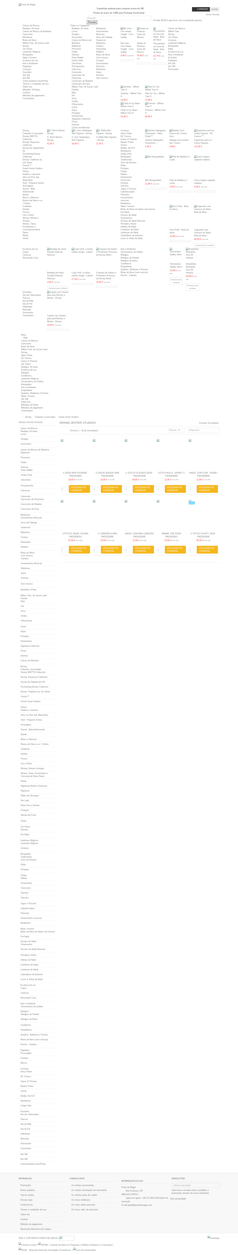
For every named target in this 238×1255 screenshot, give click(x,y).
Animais (75, 54)
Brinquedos (28, 54)
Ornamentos (77, 116)
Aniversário (28, 312)
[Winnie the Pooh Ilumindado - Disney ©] (171, 515)
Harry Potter (126, 133)
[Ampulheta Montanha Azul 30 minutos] (192, 255)
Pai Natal (125, 212)
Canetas (24, 1058)
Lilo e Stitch (28, 215)
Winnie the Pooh (28, 815)
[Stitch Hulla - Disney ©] (171, 454)
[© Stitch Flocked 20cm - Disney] (139, 454)
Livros (74, 31)
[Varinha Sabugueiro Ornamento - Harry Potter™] (155, 133)
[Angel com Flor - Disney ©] (203, 454)
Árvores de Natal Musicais (133, 221)
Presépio (76, 113)
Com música (102, 57)
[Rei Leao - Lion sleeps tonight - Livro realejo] (127, 34)
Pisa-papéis (26, 1053)
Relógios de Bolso (129, 260)
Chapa (124, 171)
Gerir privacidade (178, 1199)
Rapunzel (25, 791)
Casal (74, 107)
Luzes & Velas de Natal (132, 238)
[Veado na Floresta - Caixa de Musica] (143, 34)
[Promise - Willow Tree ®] (155, 105)
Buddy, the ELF (128, 148)
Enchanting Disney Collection (34, 687)
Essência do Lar (30, 60)
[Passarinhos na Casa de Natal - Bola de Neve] (159, 34)
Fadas (75, 52)
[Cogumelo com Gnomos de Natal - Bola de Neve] (204, 216)
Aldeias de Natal (128, 226)
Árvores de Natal (128, 215)
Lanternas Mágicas (31, 52)
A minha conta (77, 1178)
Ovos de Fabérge (104, 37)
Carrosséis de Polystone (32, 499)
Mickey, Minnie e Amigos (32, 768)
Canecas (27, 255)
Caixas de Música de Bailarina (37, 31)
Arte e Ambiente (30, 63)
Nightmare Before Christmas (34, 786)
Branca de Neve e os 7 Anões (35, 744)
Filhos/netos (77, 104)
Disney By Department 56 (33, 682)
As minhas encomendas (82, 1185)
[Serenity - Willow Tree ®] (131, 88)
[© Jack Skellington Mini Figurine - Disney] (82, 132)
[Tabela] (67, 430)
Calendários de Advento (132, 235)
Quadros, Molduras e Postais (134, 269)
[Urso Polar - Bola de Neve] (180, 216)
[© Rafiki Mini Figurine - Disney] (106, 132)
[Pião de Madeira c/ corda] (180, 166)
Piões (123, 165)
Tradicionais (126, 159)
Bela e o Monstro (31, 197)
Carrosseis (126, 180)
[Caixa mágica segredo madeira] (204, 166)
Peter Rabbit (77, 57)
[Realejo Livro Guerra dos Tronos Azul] (180, 133)
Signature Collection (81, 119)
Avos (74, 98)
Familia (75, 89)
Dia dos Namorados (32, 295)
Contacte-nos (26, 1204)
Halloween (27, 306)
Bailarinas (76, 46)
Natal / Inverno (29, 57)
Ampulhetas (126, 266)
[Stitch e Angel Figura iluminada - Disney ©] (75, 515)
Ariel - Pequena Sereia (33, 183)
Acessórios (77, 37)
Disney (26, 46)
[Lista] (64, 430)
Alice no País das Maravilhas (34, 715)
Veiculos (125, 186)
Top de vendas (27, 1195)
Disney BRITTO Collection (33, 672)
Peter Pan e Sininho (30, 805)
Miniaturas (27, 37)
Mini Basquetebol (153, 180)
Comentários (28, 98)
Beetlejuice (126, 151)
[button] (81, 25)
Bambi (26, 194)
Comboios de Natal (129, 229)
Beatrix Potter (127, 142)
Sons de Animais (128, 162)
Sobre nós (27, 87)
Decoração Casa (30, 258)
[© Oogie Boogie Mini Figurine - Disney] (107, 454)
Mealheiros (126, 203)
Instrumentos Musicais (31, 517)
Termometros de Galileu (132, 252)
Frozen (26, 212)
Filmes (26, 171)
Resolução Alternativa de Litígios (35, 1229)
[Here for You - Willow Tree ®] (155, 88)
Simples (75, 34)
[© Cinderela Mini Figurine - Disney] (107, 515)
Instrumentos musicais (31, 918)
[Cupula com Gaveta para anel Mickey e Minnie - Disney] (57, 302)
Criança (99, 46)
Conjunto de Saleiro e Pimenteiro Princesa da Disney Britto (106, 275)
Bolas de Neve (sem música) (134, 272)
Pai (73, 95)
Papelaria (27, 66)
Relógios (125, 255)
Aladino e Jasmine (31, 174)
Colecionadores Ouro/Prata (35, 81)
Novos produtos (27, 1190)
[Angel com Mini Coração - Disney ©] (139, 515)
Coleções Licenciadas (33, 133)
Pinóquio (125, 168)
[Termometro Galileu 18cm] (176, 255)
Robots (124, 174)
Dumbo (26, 209)
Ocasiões (27, 72)
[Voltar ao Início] (20, 417)
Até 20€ (26, 78)
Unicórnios (77, 63)
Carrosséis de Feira (81, 84)
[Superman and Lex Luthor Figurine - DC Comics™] (204, 133)
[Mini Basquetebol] (155, 166)
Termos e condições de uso (36, 84)
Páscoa (26, 298)
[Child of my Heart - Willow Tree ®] (131, 105)
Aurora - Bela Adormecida (33, 729)
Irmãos (75, 101)
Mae (74, 92)
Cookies (26, 92)
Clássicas (76, 69)
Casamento (28, 315)
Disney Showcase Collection (34, 677)
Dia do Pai (27, 304)
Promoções (25, 1185)
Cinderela (27, 206)
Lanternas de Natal (129, 232)
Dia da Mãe (28, 301)
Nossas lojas (26, 1200)
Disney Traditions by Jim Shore (35, 691)
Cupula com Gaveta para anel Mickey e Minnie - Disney (56, 318)
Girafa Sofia (77, 60)
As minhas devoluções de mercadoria (89, 1190)
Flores (75, 121)
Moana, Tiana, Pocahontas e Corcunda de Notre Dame (34, 774)
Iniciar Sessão (212, 14)
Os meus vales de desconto (84, 1209)
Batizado (27, 309)
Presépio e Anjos (128, 224)
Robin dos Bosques (30, 795)
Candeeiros (126, 263)
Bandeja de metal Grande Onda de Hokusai (55, 275)
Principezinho (78, 66)
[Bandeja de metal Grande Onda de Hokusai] (57, 259)
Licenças (27, 69)
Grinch (124, 145)
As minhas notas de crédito (84, 1195)
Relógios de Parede (130, 258)
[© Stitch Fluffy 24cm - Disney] (203, 515)
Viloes (25, 238)
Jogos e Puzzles (128, 189)
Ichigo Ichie (126, 154)
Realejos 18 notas (31, 28)
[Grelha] (61, 430)
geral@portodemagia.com (140, 1205)
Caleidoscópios (128, 191)
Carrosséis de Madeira (82, 81)
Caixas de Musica (31, 25)
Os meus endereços (80, 1200)
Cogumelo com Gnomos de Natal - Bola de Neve (203, 233)
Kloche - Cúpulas (129, 275)
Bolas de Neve (29, 40)
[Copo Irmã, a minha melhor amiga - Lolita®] (82, 259)
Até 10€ (26, 75)
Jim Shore (27, 49)
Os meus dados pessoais (83, 1204)
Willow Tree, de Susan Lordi (36, 43)
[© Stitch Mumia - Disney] (57, 132)
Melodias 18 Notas (31, 89)
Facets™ (27, 165)
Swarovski (101, 40)
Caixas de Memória (81, 127)
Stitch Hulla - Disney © (171, 473)
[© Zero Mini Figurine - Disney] (75, 454)
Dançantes (101, 49)
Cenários (25, 848)
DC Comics (126, 136)
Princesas (76, 49)
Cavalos (100, 60)
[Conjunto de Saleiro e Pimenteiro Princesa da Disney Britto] (106, 259)
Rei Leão (25, 800)
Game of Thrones (129, 139)
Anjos (99, 72)
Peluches (125, 194)
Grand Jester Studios (33, 168)
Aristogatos (28, 186)
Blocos (24, 1063)
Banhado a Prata (28, 589)
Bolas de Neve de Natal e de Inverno (138, 209)
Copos (26, 252)
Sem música (102, 78)
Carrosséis (28, 34)
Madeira (100, 52)
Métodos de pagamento (34, 95)
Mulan (25, 235)
